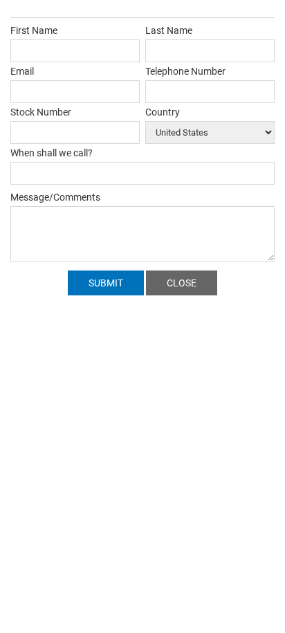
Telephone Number (185, 71)
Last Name (168, 30)
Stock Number (40, 112)
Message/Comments (55, 197)
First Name (33, 30)
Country (162, 112)
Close (181, 282)
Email (22, 71)
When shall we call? (51, 152)
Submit (106, 282)
